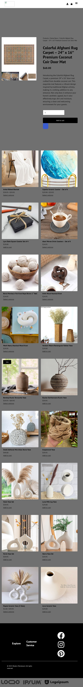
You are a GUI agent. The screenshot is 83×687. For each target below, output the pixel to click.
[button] (76, 3)
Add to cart (60, 120)
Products (46, 38)
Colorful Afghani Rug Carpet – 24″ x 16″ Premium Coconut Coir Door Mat (60, 54)
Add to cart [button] (7, 247)
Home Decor (54, 38)
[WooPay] (45, 126)
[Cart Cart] (72, 4)
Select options (8, 195)
